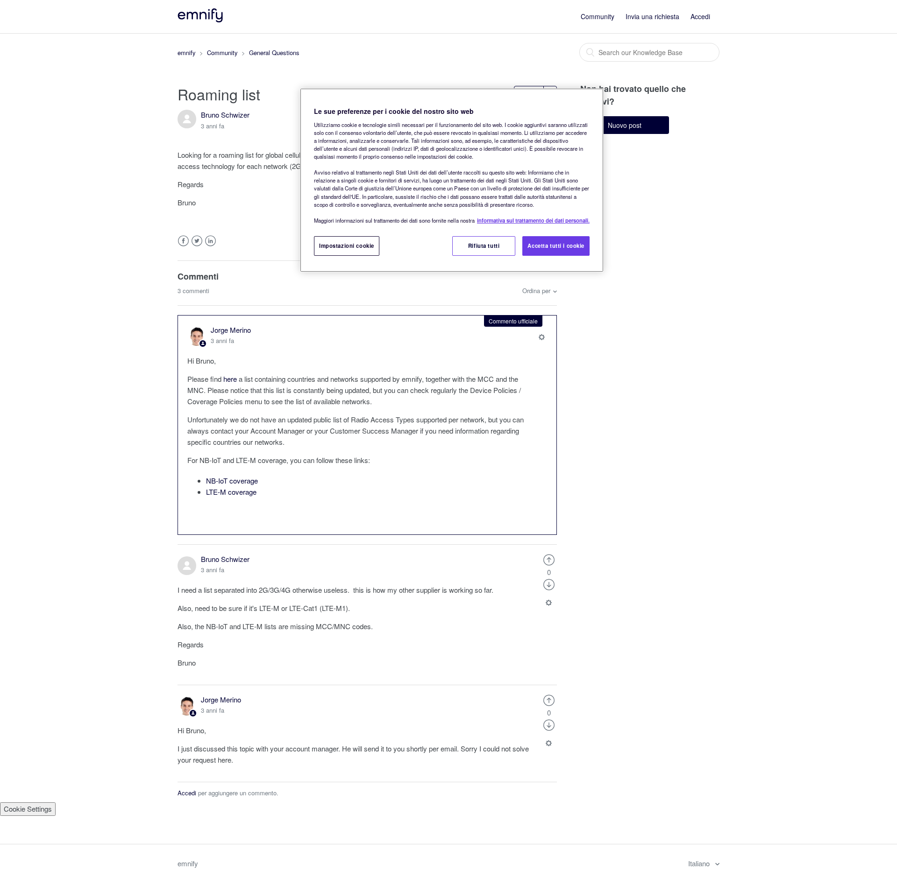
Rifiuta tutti (483, 245)
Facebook (183, 241)
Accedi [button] (700, 16)
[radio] (549, 559)
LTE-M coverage (231, 492)
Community (597, 16)
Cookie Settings (28, 809)
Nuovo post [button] (624, 125)
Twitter (197, 241)
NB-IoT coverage (232, 480)
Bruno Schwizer (225, 114)
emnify (187, 52)
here (230, 379)
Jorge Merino (231, 330)
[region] (452, 180)
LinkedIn (210, 241)
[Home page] (201, 19)
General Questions (274, 52)
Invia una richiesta (652, 16)
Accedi (187, 792)
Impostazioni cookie (346, 245)
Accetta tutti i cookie (555, 245)
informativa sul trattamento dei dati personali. (533, 220)
